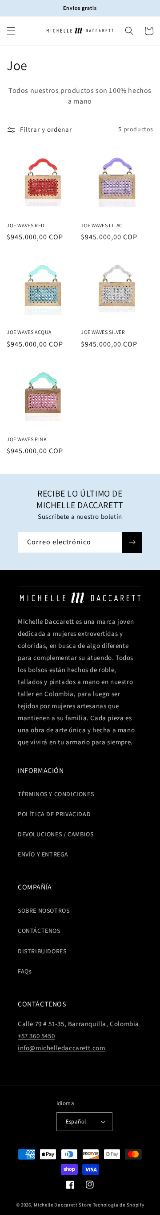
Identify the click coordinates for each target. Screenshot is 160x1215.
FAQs (25, 971)
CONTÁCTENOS (39, 931)
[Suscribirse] (132, 542)
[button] (11, 31)
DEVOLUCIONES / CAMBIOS (55, 834)
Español (76, 1122)
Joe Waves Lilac (102, 225)
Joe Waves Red (25, 225)
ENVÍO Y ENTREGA (43, 854)
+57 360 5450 (36, 1036)
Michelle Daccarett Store (63, 1205)
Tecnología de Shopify (118, 1205)
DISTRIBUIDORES (42, 951)
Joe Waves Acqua (29, 332)
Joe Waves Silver (103, 332)
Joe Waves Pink (27, 439)
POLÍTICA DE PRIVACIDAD (54, 814)
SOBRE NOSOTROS (43, 910)
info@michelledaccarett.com (61, 1048)
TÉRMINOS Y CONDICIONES (56, 794)
